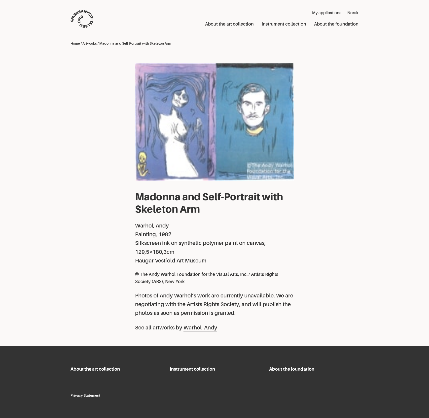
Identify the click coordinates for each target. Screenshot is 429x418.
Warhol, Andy (200, 327)
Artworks (89, 43)
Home (75, 43)
